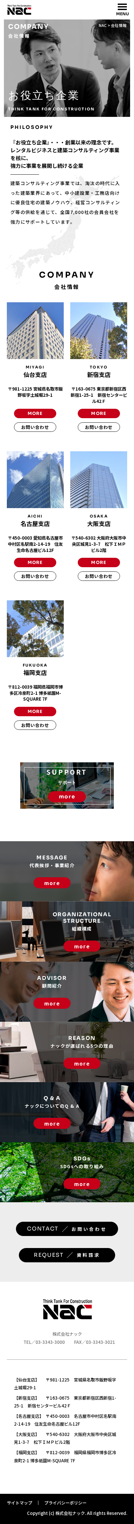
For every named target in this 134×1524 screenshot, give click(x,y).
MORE (35, 413)
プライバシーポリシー (65, 1503)
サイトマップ (19, 1503)
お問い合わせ (35, 427)
